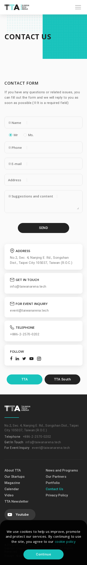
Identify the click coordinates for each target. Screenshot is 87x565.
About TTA (12, 470)
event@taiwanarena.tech (51, 447)
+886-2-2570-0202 (37, 436)
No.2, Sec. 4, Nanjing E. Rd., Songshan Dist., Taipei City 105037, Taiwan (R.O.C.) (41, 428)
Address (14, 180)
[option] (43, 36)
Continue (43, 554)
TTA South (62, 379)
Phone (15, 147)
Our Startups (14, 477)
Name (14, 122)
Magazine (12, 483)
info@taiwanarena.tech (43, 442)
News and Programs (62, 470)
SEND (43, 228)
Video (9, 495)
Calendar (11, 489)
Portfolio (53, 483)
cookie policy (65, 541)
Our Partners (56, 477)
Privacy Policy (57, 495)
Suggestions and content (30, 196)
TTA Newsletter (16, 501)
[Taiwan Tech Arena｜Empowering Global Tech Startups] (16, 7)
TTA (24, 379)
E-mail (15, 163)
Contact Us (54, 489)
